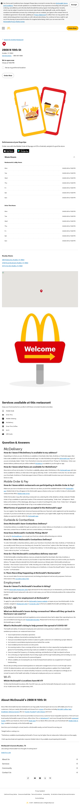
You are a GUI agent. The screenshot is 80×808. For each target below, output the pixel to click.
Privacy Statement (40, 15)
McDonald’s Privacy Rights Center (13, 22)
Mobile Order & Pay (24, 493)
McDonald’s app (17, 536)
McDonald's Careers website (38, 601)
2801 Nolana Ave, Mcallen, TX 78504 (13, 260)
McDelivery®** (45, 718)
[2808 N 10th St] (41, 291)
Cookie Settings (39, 798)
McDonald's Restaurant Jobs (18, 590)
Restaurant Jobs (22, 604)
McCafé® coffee (63, 709)
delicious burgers (14, 712)
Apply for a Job (6, 752)
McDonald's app (64, 458)
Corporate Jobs (34, 604)
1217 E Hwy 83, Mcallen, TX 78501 (12, 266)
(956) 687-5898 (18, 56)
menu (41, 709)
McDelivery (38, 463)
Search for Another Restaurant (13, 40)
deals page (32, 721)
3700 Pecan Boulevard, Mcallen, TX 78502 (15, 263)
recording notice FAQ (22, 579)
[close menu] (3, 28)
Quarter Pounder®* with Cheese (35, 712)
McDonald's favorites (32, 620)
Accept (74, 5)
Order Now (72, 28)
